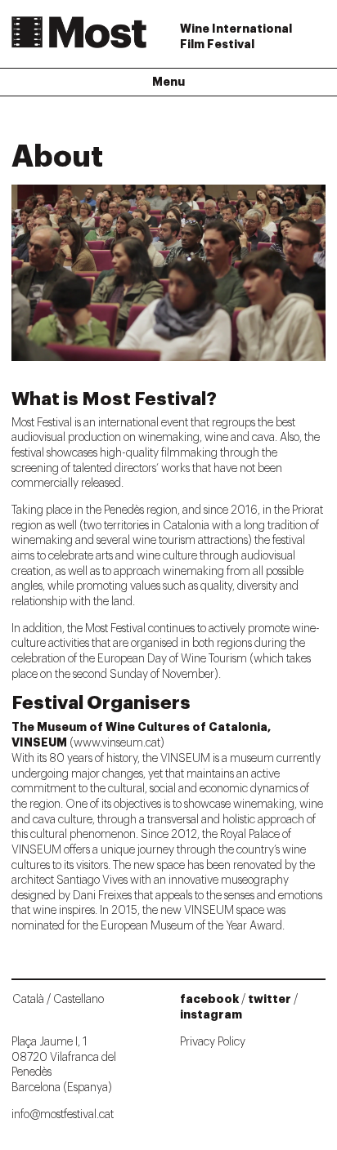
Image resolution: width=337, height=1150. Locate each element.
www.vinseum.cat (117, 743)
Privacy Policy (212, 1042)
